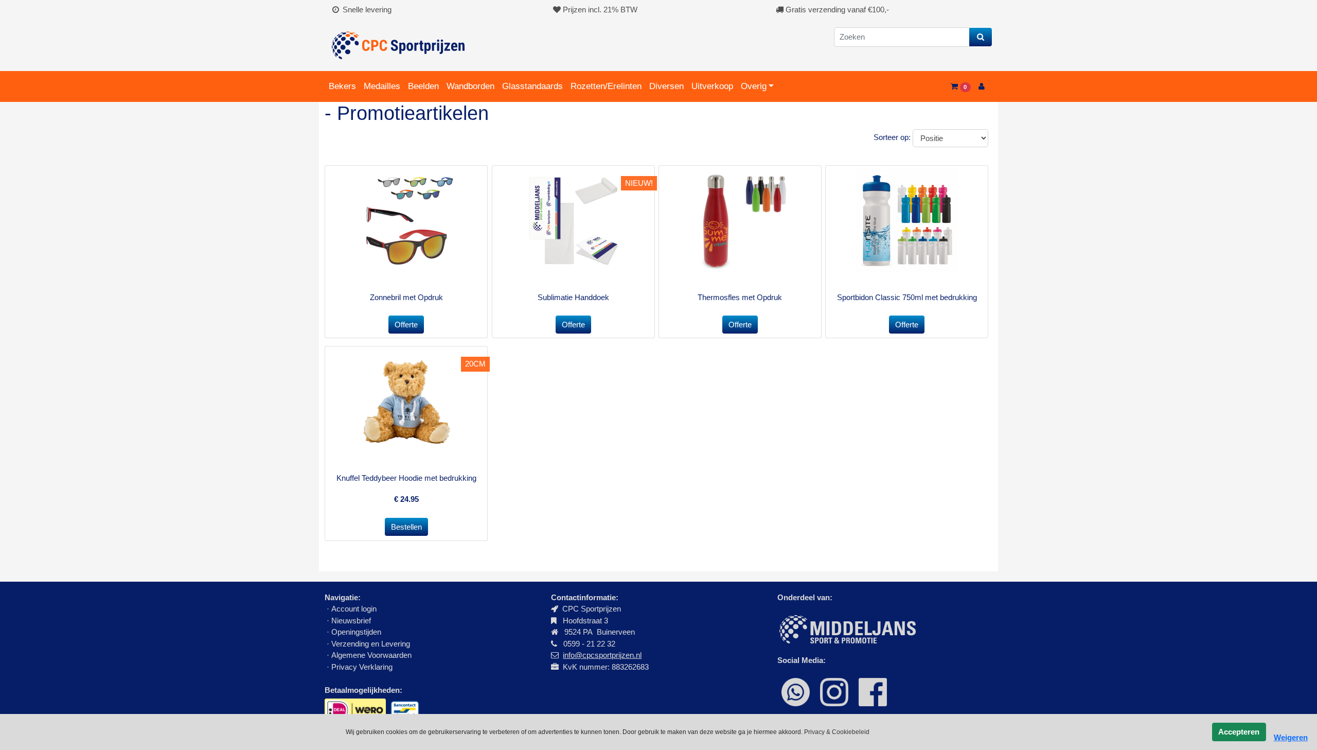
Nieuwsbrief (352, 620)
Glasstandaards (532, 86)
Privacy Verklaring (362, 666)
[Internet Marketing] (846, 628)
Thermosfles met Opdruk (740, 297)
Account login (354, 608)
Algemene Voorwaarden (371, 655)
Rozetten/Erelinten (606, 86)
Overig (754, 86)
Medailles (382, 86)
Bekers (342, 86)
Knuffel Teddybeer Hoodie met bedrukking (406, 478)
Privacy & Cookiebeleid (836, 732)
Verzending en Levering (370, 643)
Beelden (423, 86)
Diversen (666, 86)
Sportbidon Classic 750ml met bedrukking (907, 297)
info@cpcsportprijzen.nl (602, 655)
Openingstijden (356, 631)
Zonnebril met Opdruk (406, 297)
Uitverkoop (712, 86)
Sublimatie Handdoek (573, 297)
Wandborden (470, 86)
